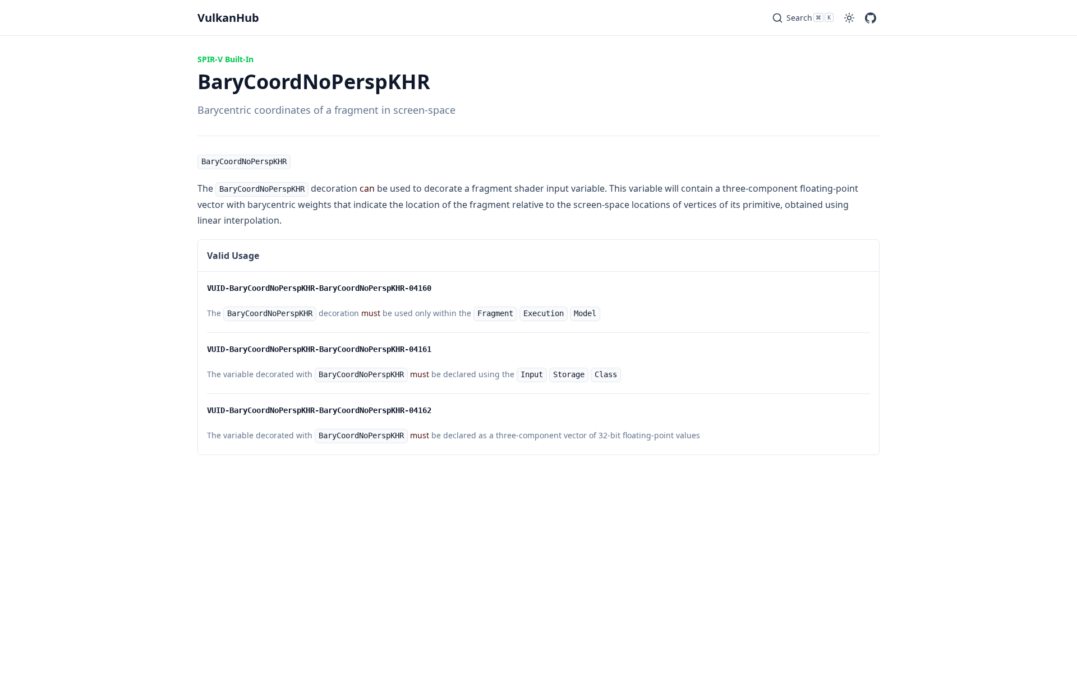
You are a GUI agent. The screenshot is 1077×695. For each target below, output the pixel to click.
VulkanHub (228, 17)
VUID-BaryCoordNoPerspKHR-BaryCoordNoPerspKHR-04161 (319, 349)
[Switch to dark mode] (849, 18)
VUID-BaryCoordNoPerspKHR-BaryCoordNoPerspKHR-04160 (319, 288)
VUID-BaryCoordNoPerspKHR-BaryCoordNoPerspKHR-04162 (319, 410)
